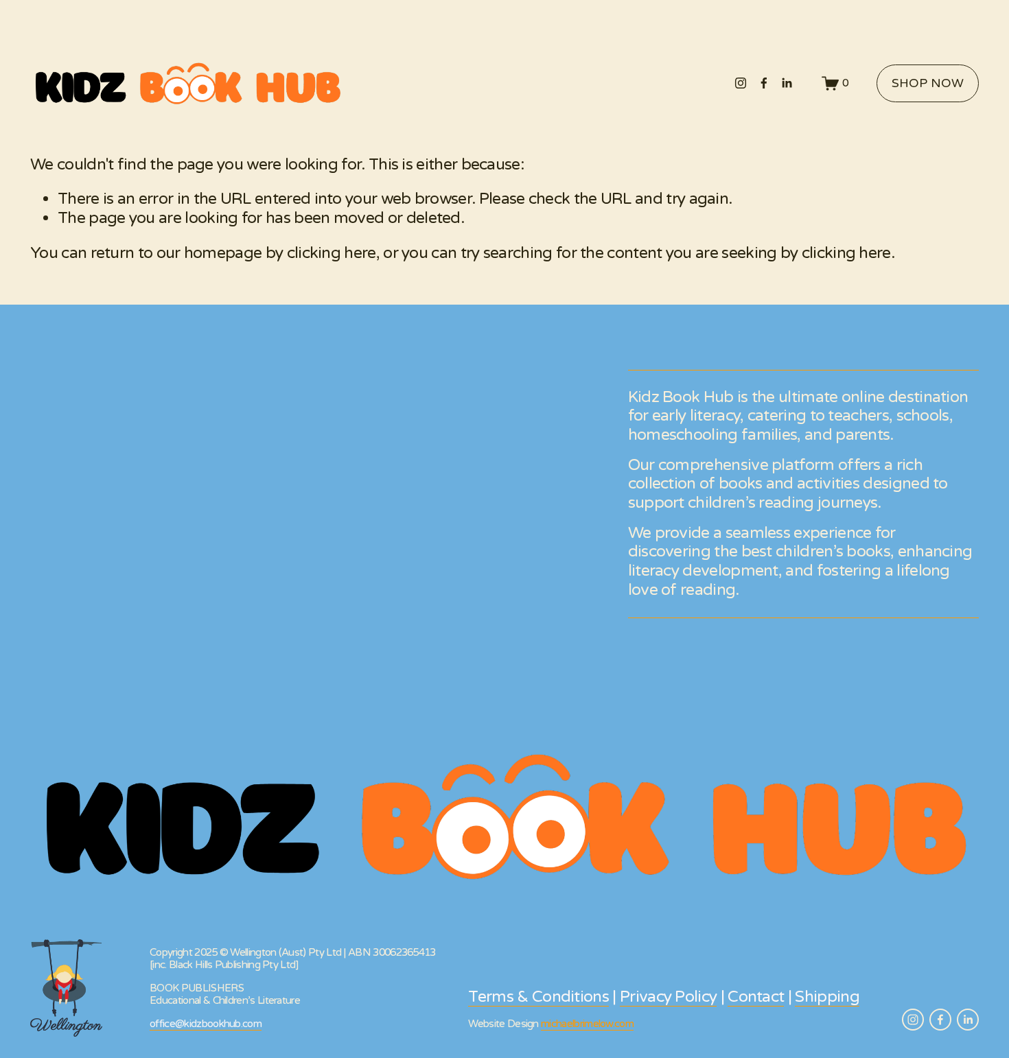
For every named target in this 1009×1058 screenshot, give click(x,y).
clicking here (331, 253)
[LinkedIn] (786, 83)
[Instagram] (740, 83)
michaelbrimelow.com (587, 1024)
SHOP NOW (928, 83)
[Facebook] (764, 83)
